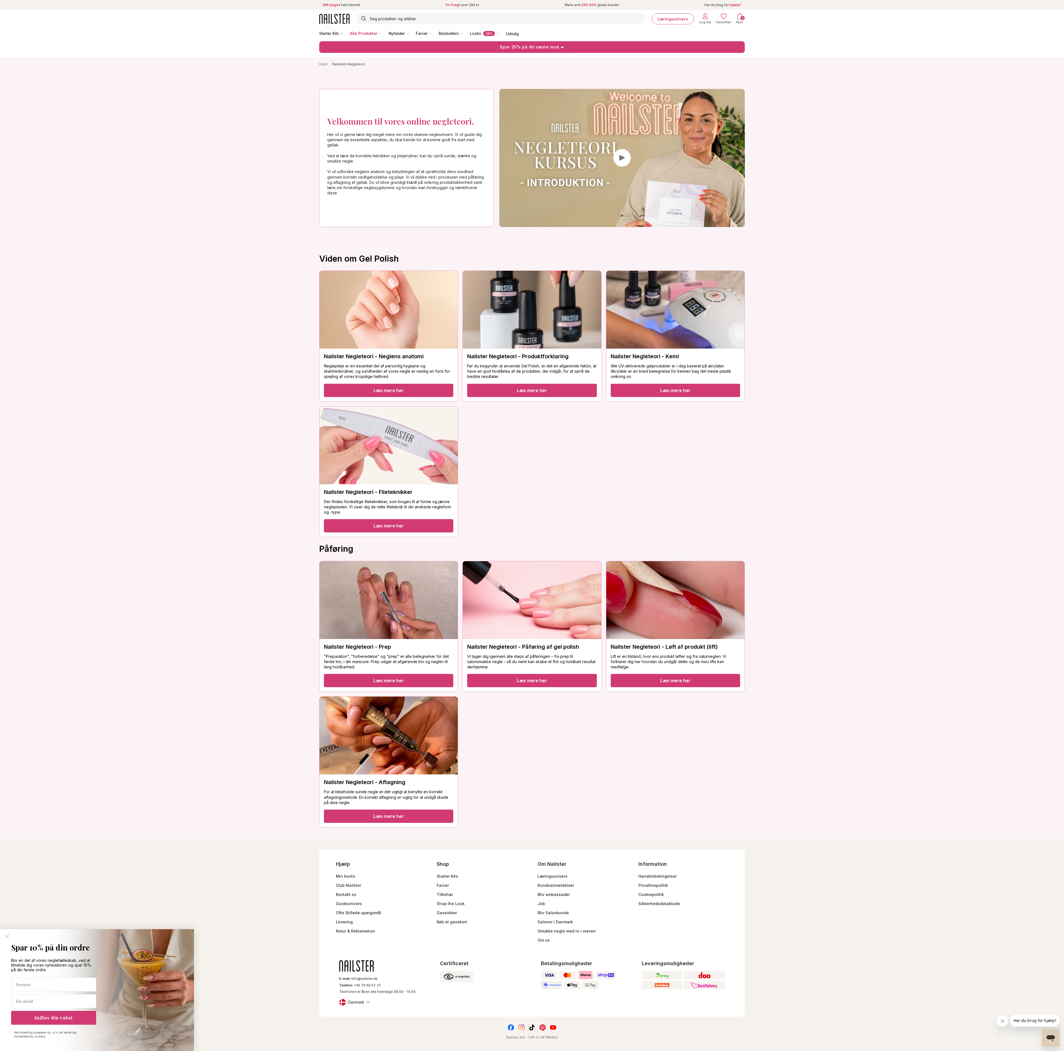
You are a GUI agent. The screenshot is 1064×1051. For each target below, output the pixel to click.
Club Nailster (348, 885)
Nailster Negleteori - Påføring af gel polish (523, 646)
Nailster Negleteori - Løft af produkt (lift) (664, 646)
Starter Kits (329, 33)
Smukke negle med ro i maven (567, 931)
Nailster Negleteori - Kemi (645, 356)
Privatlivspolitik (653, 885)
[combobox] (500, 18)
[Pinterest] (542, 1027)
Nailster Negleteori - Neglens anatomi (374, 356)
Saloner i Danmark (555, 921)
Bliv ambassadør (554, 894)
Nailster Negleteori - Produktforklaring (518, 356)
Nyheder (397, 33)
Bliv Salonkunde (553, 912)
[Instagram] (521, 1027)
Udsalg (512, 33)
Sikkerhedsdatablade (659, 903)
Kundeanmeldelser (556, 885)
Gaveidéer (447, 912)
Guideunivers (349, 903)
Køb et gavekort (452, 921)
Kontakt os (346, 894)
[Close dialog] (7, 936)
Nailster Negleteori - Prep (357, 646)
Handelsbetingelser (657, 876)
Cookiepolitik (651, 894)
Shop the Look (451, 903)
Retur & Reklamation (355, 931)
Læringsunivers (673, 18)
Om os (544, 940)
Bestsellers (449, 33)
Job (541, 903)
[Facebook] (511, 1027)
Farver (422, 33)
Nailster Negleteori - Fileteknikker (368, 492)
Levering (344, 921)
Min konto (345, 876)
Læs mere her (389, 390)
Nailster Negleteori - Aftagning (364, 782)
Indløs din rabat (53, 1018)
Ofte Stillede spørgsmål (358, 912)
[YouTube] (553, 1027)
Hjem (323, 64)
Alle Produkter (364, 33)
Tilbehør (445, 894)
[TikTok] (532, 1027)
